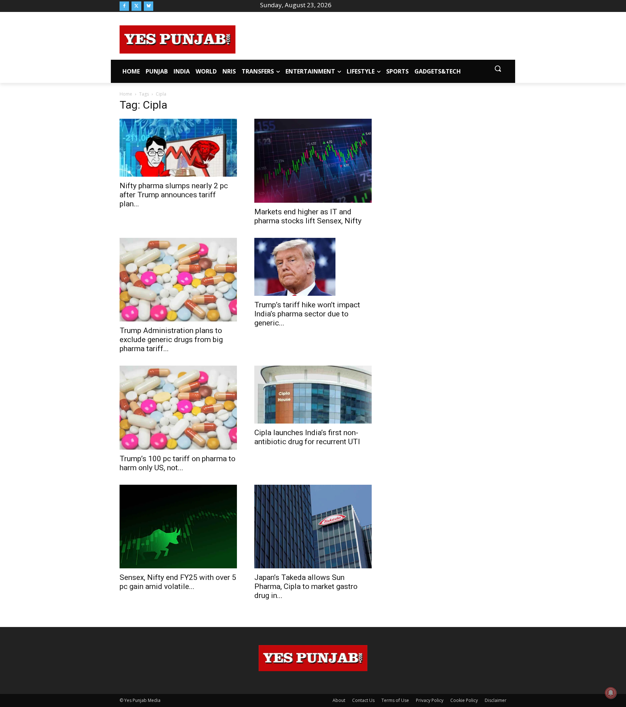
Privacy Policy (429, 700)
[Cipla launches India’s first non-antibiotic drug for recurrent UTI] (313, 395)
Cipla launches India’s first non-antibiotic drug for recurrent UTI (307, 437)
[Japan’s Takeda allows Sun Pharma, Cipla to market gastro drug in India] (313, 526)
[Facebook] (124, 6)
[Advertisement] (371, 38)
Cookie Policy (464, 700)
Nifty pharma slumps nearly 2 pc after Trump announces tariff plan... (174, 194)
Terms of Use (395, 700)
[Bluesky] (148, 6)
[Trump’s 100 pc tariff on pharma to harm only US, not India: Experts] (178, 407)
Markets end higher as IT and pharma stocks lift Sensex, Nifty (308, 216)
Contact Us (363, 700)
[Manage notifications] (611, 693)
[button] (497, 68)
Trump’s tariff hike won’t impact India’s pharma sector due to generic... (307, 313)
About (339, 700)
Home (126, 94)
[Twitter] (136, 6)
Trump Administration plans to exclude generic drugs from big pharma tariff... (171, 339)
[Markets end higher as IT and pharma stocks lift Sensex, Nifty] (313, 160)
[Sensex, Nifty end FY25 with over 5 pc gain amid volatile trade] (178, 526)
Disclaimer (495, 700)
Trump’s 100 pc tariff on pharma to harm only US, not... (177, 463)
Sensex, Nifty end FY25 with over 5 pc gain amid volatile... (178, 582)
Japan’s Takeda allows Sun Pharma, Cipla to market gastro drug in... (306, 586)
